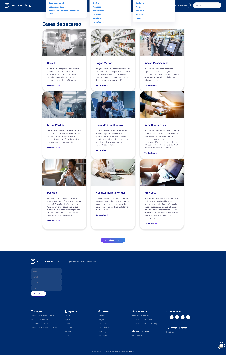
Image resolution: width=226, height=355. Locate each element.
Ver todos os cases (112, 240)
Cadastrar (38, 293)
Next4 (131, 351)
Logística (68, 319)
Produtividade (98, 10)
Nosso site (170, 331)
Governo (139, 14)
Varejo (139, 6)
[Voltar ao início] (18, 5)
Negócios (96, 3)
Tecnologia (97, 18)
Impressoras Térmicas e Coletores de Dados (64, 12)
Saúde (138, 18)
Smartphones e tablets (58, 3)
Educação (68, 315)
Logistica (140, 3)
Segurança (97, 14)
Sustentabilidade (99, 21)
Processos (97, 6)
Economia (102, 315)
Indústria (140, 10)
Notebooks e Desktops (58, 6)
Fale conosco (137, 335)
